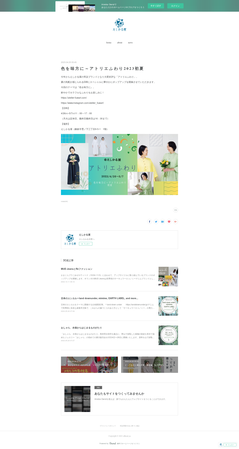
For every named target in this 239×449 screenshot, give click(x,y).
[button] (108, 42)
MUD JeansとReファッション (76, 268)
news (130, 42)
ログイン (175, 5)
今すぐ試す (156, 5)
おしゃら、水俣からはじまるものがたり (81, 327)
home (108, 42)
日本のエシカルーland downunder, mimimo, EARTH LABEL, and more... (99, 298)
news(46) (64, 201)
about (119, 42)
